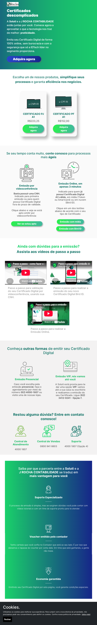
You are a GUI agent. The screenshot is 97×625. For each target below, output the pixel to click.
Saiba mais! (86, 614)
